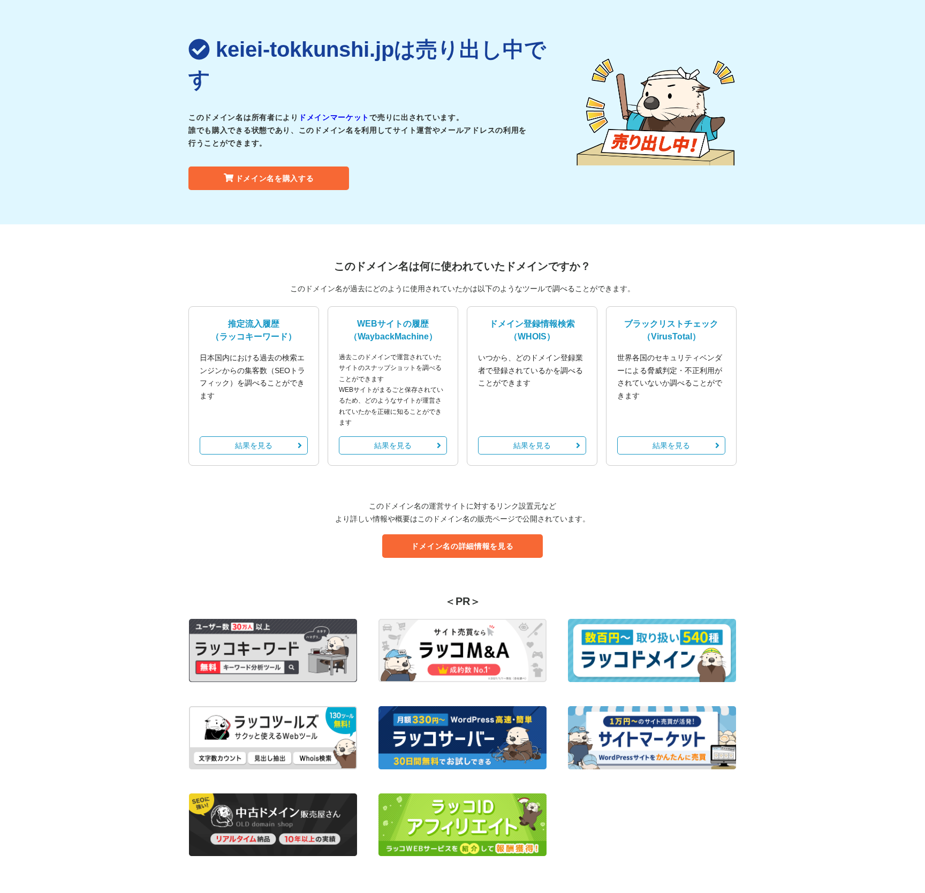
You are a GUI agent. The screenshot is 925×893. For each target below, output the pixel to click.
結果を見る (253, 445)
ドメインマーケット (334, 117)
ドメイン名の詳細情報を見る (462, 546)
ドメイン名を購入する (275, 178)
